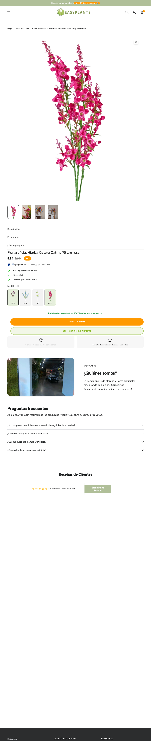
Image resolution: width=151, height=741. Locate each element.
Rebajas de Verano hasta (74, 3)
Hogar (9, 29)
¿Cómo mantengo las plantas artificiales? (28, 433)
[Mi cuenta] (134, 12)
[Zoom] (136, 42)
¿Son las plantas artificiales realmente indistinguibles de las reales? (41, 425)
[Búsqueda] (127, 12)
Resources (107, 738)
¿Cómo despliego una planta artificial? (26, 450)
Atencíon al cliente (65, 738)
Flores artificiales (22, 29)
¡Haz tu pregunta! (16, 245)
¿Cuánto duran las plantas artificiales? (26, 442)
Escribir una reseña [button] (97, 488)
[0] (141, 12)
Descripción (13, 229)
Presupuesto (13, 237)
